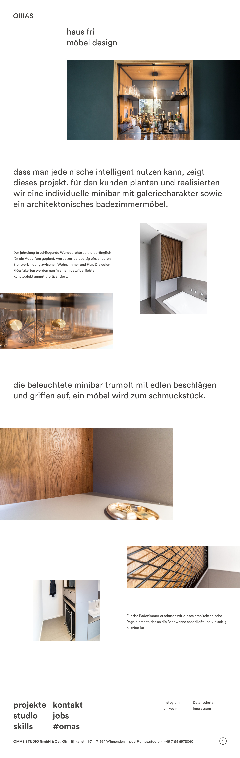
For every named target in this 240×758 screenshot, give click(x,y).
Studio (25, 716)
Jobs (61, 716)
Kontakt (68, 705)
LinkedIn (170, 708)
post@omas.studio (144, 741)
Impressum (202, 708)
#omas (66, 726)
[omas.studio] (23, 15)
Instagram (171, 702)
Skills (23, 726)
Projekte (29, 705)
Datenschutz (203, 702)
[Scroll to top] (223, 741)
